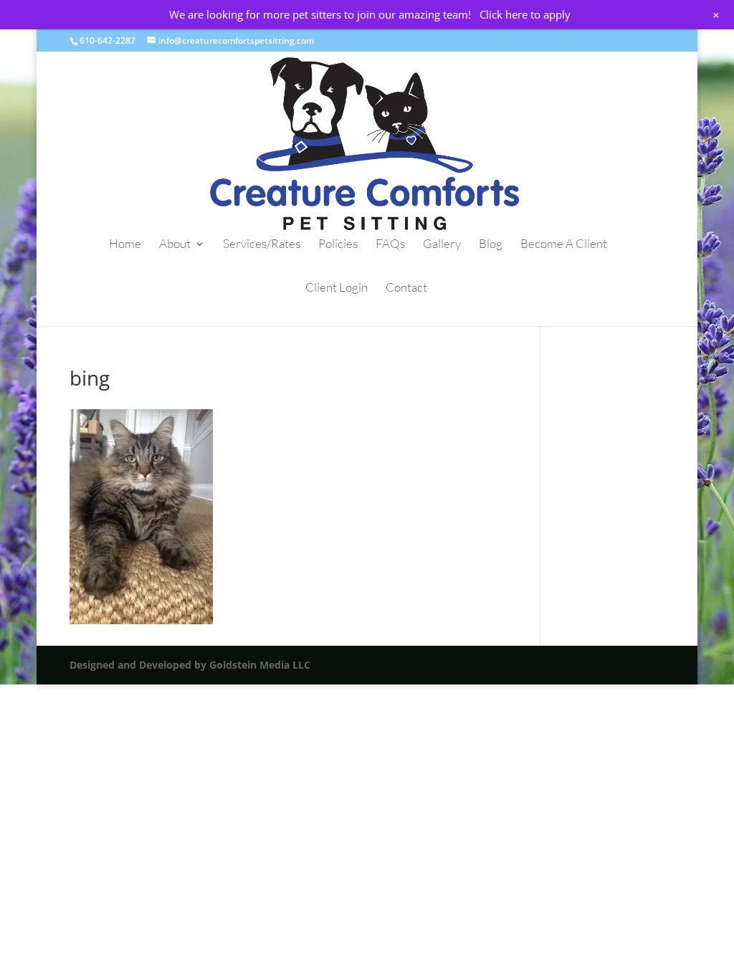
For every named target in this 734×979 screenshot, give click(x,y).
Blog (490, 245)
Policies (338, 245)
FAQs (390, 245)
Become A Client (563, 245)
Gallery (442, 245)
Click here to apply (525, 14)
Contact (406, 288)
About (175, 245)
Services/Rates (261, 245)
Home (125, 245)
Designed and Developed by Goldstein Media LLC (190, 665)
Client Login (336, 288)
